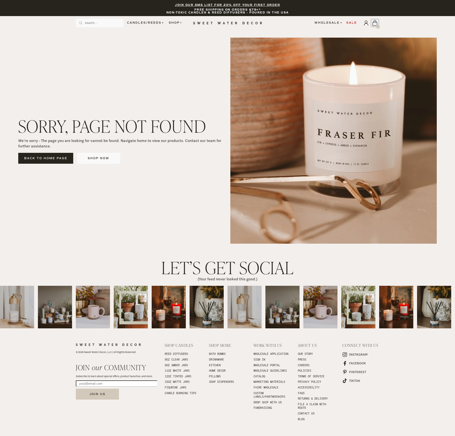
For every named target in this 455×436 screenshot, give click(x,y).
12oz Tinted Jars (178, 376)
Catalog (259, 376)
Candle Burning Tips (180, 393)
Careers (303, 365)
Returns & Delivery (313, 398)
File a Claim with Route (313, 406)
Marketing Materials (269, 381)
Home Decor (217, 370)
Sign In (259, 359)
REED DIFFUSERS (176, 353)
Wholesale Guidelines (270, 370)
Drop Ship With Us (268, 402)
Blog (301, 419)
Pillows (215, 376)
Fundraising (263, 407)
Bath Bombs (217, 353)
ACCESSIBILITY (308, 387)
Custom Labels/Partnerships (269, 394)
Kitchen (215, 365)
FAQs (301, 393)
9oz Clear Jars (176, 359)
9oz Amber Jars (176, 365)
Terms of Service (311, 376)
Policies (304, 370)
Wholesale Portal (267, 365)
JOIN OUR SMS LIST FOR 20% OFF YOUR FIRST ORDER (227, 5)
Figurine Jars (175, 387)
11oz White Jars (177, 370)
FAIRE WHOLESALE (266, 387)
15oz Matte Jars (177, 381)
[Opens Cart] (375, 23)
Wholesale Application (271, 353)
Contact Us (306, 413)
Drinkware (216, 359)
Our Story (305, 353)
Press (302, 359)
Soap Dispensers (221, 381)
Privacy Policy (309, 381)
